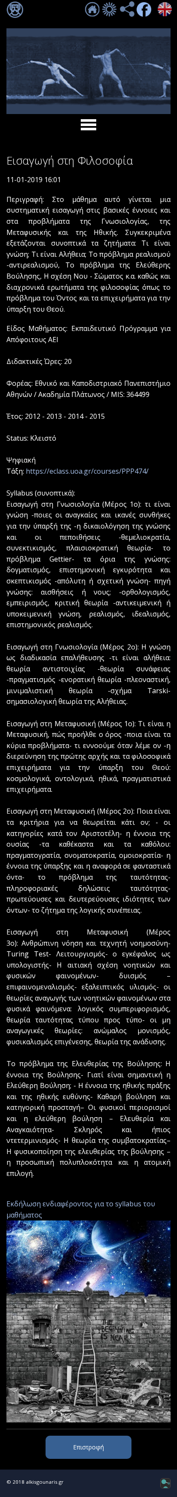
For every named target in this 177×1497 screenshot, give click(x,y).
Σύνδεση (15, 9)
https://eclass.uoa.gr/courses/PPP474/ (87, 471)
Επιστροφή (88, 1447)
